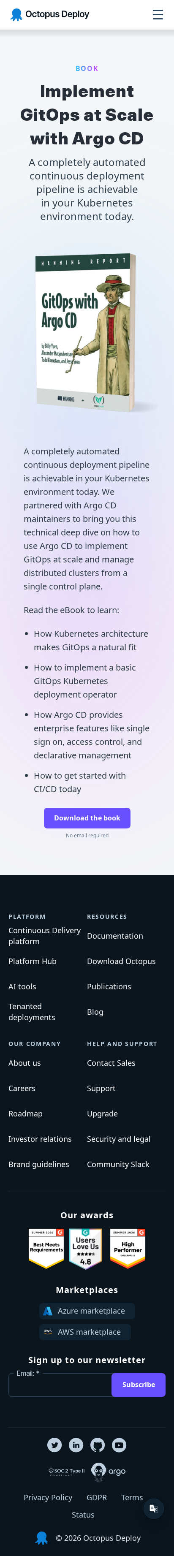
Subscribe (138, 1384)
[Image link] (46, 1249)
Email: (25, 1373)
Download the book (87, 818)
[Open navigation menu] (158, 14)
